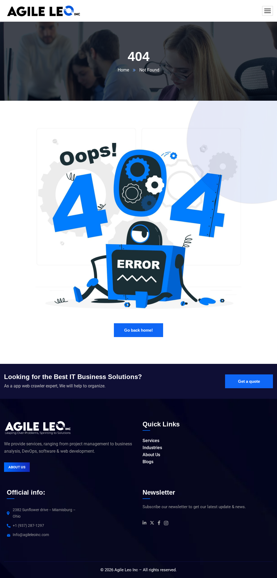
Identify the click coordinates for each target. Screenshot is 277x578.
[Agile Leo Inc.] (43, 11)
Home (123, 70)
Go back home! (138, 330)
